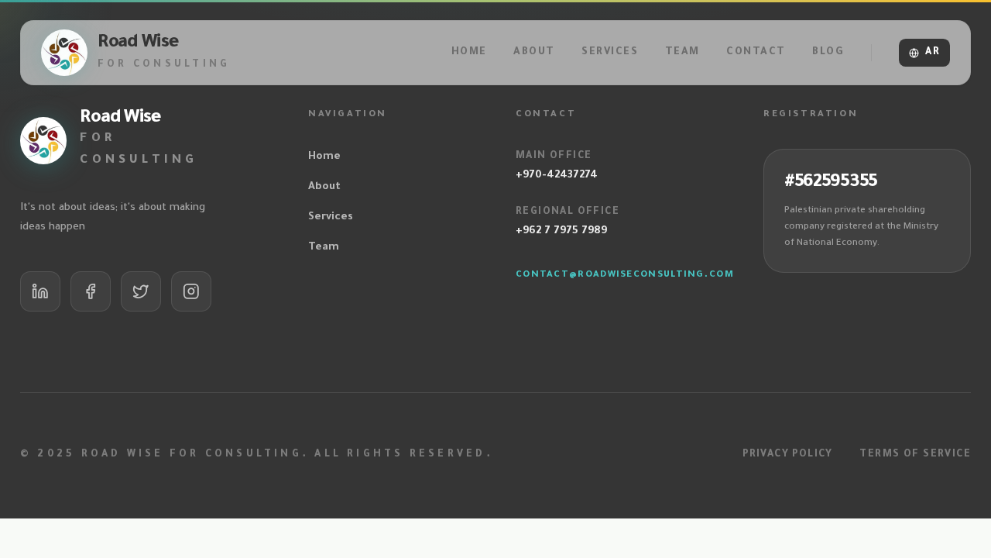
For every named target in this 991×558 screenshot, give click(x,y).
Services (330, 217)
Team (323, 247)
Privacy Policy (787, 455)
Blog (828, 52)
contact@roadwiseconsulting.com (625, 275)
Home (324, 157)
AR (932, 52)
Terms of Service (915, 455)
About (324, 187)
